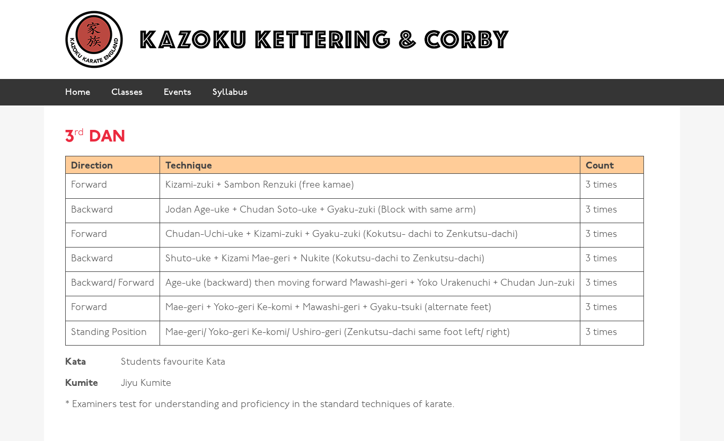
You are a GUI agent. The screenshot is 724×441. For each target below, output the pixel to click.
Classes (127, 92)
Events (177, 92)
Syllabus (230, 92)
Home (77, 92)
